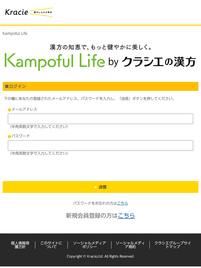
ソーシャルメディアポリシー (89, 245)
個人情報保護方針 (20, 245)
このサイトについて (51, 245)
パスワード (21, 136)
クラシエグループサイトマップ (172, 245)
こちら (122, 203)
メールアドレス (24, 109)
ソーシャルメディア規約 (130, 245)
